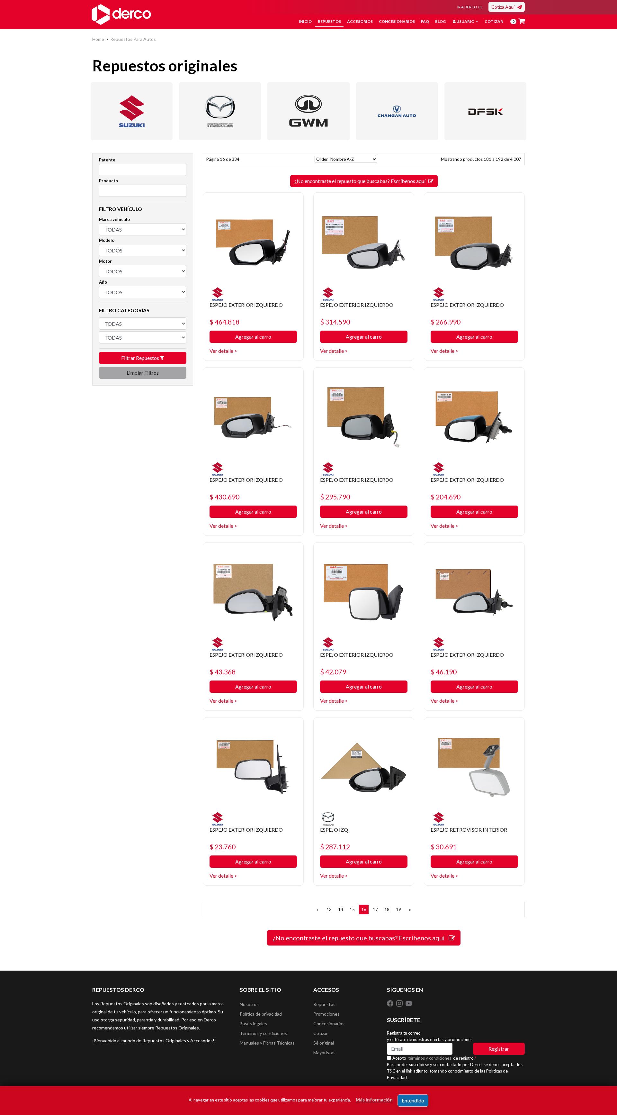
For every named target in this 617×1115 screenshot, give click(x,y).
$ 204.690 (446, 497)
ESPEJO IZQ (334, 830)
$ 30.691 (444, 847)
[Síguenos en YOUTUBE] (409, 1002)
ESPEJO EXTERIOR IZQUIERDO (246, 305)
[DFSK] (485, 111)
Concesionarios (397, 21)
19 (398, 909)
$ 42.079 (333, 672)
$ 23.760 (223, 847)
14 (340, 909)
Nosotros (249, 1004)
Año (103, 282)
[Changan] (397, 111)
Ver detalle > (223, 351)
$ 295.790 (335, 497)
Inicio (305, 21)
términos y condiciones (429, 1058)
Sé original (323, 1043)
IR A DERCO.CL (470, 7)
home (98, 39)
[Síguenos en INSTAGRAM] (400, 1002)
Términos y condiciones (263, 1033)
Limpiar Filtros (143, 373)
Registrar (498, 1049)
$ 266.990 (446, 322)
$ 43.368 (223, 672)
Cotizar (494, 21)
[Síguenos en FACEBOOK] (390, 1002)
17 (375, 909)
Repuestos (329, 21)
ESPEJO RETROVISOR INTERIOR (469, 830)
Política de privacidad (261, 1014)
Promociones (326, 1014)
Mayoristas (324, 1052)
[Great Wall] (308, 111)
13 (329, 909)
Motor (105, 261)
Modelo (106, 240)
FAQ (425, 21)
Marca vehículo (114, 219)
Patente (107, 159)
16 (363, 909)
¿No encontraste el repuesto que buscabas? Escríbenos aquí (361, 181)
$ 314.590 (335, 322)
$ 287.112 (335, 847)
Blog (440, 21)
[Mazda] (220, 111)
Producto (108, 180)
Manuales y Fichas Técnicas (267, 1043)
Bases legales (253, 1023)
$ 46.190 (444, 672)
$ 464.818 (224, 322)
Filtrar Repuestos (140, 358)
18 (386, 909)
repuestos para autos (133, 39)
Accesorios (360, 21)
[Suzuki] (132, 111)
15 (352, 909)
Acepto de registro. (434, 1058)
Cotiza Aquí (504, 7)
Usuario (465, 21)
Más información (374, 1099)
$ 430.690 (224, 497)
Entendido (413, 1100)
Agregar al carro (253, 337)
